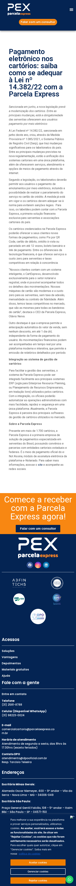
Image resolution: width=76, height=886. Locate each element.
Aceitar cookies (38, 862)
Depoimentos (11, 663)
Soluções (8, 651)
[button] (71, 9)
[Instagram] (38, 565)
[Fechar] (72, 817)
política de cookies (29, 853)
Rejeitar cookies (38, 880)
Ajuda (6, 676)
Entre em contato (14, 694)
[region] (38, 850)
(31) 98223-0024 (13, 715)
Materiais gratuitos (15, 669)
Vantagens (10, 657)
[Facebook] (30, 565)
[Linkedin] (46, 565)
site (40, 464)
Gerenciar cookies (38, 871)
